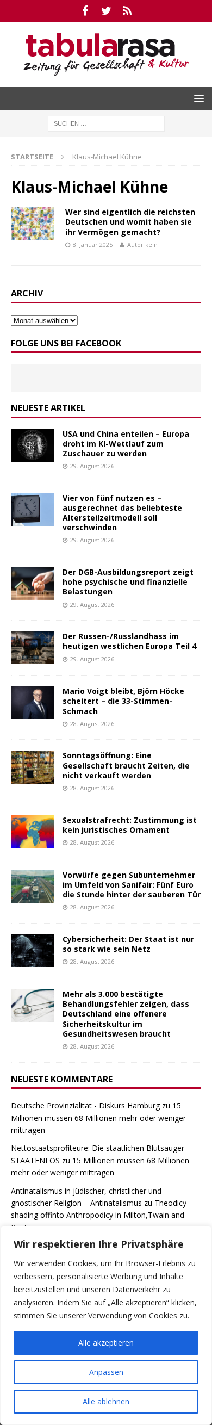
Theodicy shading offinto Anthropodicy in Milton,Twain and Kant (98, 1215)
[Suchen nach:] (106, 122)
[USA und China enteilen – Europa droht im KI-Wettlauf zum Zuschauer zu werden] (32, 445)
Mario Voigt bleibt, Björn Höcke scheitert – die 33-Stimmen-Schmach (123, 701)
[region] (106, 1325)
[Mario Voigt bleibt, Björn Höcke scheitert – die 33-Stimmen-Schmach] (32, 702)
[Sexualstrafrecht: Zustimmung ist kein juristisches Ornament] (32, 831)
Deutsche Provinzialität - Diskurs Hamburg (85, 1105)
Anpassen (106, 1372)
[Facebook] (85, 11)
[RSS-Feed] (127, 11)
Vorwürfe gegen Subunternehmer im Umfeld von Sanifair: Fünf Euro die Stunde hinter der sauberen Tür (132, 885)
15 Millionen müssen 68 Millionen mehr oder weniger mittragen (98, 1117)
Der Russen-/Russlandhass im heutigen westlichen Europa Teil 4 (129, 641)
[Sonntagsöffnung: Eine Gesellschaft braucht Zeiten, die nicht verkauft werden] (32, 767)
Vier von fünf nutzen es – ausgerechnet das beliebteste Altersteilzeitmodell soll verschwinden (122, 513)
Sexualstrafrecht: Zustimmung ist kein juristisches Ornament (130, 825)
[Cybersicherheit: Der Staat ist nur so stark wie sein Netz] (32, 950)
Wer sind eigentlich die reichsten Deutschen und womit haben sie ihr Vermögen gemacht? (130, 222)
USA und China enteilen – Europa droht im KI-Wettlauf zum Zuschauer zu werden (126, 444)
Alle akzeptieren (106, 1342)
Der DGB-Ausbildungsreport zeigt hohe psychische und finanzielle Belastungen (128, 582)
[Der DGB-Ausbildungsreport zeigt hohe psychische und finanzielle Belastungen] (32, 583)
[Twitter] (106, 11)
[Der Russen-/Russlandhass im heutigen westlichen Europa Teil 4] (32, 647)
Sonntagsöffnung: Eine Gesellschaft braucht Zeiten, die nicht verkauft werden (126, 765)
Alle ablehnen (106, 1401)
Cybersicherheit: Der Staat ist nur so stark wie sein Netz (128, 944)
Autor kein (142, 244)
